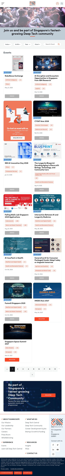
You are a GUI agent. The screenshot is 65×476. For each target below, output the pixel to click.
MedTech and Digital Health (43, 221)
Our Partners (6, 429)
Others (7, 84)
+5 (50, 129)
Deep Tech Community (33, 426)
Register (42, 319)
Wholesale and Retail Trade (43, 270)
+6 (51, 125)
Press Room (5, 435)
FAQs (27, 449)
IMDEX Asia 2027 (42, 301)
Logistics (37, 88)
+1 (20, 80)
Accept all (27, 472)
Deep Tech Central (32, 423)
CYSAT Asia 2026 (42, 121)
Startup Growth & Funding (35, 432)
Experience (8, 442)
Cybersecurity (9, 221)
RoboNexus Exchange (14, 76)
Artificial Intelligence (11, 80)
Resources (32, 442)
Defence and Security (41, 129)
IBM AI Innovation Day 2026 (16, 163)
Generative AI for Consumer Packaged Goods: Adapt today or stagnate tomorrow (47, 260)
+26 (25, 225)
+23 (17, 221)
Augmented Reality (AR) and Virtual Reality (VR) (45, 174)
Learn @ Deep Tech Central (11, 449)
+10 (25, 311)
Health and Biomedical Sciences (44, 182)
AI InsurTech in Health (14, 258)
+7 (50, 84)
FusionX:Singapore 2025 (15, 303)
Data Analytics (10, 348)
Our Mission (6, 423)
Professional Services (11, 171)
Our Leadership (7, 426)
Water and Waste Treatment (13, 225)
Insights (28, 446)
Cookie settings (6, 472)
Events (3, 446)
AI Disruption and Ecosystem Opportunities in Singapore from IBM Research (47, 78)
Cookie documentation (16, 469)
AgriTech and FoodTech (41, 266)
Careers (4, 432)
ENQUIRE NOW (17, 138)
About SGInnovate (11, 419)
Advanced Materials (41, 304)
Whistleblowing (7, 438)
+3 (51, 266)
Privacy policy (5, 469)
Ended (12, 96)
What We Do (32, 419)
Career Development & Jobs (35, 429)
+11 (50, 304)
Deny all (18, 472)
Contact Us (32, 453)
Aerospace (38, 309)
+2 (43, 88)
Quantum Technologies (41, 125)
